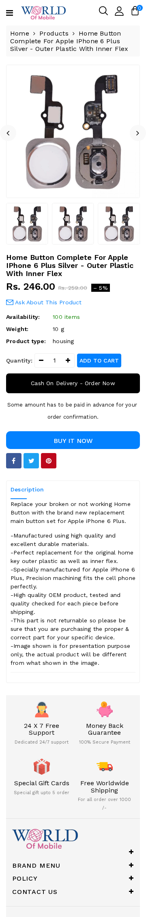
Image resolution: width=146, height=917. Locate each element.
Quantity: (19, 360)
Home (19, 33)
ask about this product (47, 302)
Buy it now (73, 441)
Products (54, 33)
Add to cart (99, 360)
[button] (8, 133)
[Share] (13, 460)
